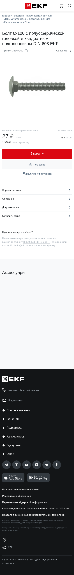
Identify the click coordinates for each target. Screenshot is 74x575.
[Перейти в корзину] (61, 6)
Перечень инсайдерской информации (24, 502)
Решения (12, 418)
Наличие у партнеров (39, 173)
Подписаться (15, 400)
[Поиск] (69, 5)
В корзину (16, 352)
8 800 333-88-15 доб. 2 (36, 241)
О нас (10, 453)
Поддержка (14, 427)
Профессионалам (18, 410)
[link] (6, 464)
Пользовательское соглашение (20, 489)
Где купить (13, 445)
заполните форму (44, 245)
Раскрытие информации (16, 495)
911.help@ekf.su (19, 245)
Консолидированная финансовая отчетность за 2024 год (35, 508)
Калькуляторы (15, 436)
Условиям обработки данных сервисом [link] (19, 523)
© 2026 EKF (8, 563)
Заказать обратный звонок (23, 390)
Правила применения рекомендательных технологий (33, 514)
